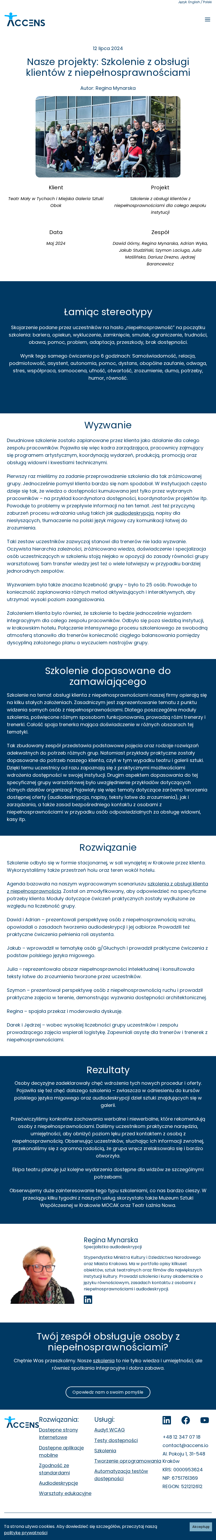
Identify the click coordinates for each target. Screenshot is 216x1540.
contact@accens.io (185, 1445)
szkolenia (104, 1360)
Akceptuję (200, 1526)
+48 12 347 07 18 (181, 1437)
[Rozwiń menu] (207, 19)
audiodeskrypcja (134, 513)
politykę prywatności (25, 1533)
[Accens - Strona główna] (24, 19)
